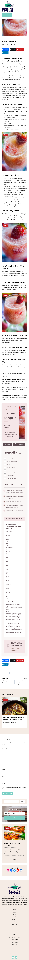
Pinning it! (13, 650)
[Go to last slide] (4, 712)
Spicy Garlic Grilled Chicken (12, 844)
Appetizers (14, 922)
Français (14, 927)
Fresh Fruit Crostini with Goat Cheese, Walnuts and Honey (22, 682)
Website (4, 783)
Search (22, 801)
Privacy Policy (14, 939)
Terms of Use (14, 942)
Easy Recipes (14, 670)
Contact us (14, 947)
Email (4, 776)
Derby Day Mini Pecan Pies (7, 681)
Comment (5, 749)
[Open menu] (26, 6)
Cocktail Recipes (6, 670)
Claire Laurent (5, 44)
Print (7, 444)
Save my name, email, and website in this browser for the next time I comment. (14, 788)
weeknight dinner (19, 856)
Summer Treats (5, 673)
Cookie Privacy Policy (14, 937)
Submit (15, 818)
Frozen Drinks (22, 670)
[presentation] (14, 706)
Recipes (14, 912)
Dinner (16, 847)
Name (4, 769)
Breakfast (14, 919)
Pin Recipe (20, 444)
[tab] (11, 729)
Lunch (14, 917)
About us (14, 924)
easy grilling (19, 855)
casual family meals (12, 855)
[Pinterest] (16, 957)
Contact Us (6, 15)
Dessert (3, 39)
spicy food (14, 856)
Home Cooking (9, 856)
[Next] (25, 712)
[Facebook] (13, 957)
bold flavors (7, 855)
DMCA (14, 934)
